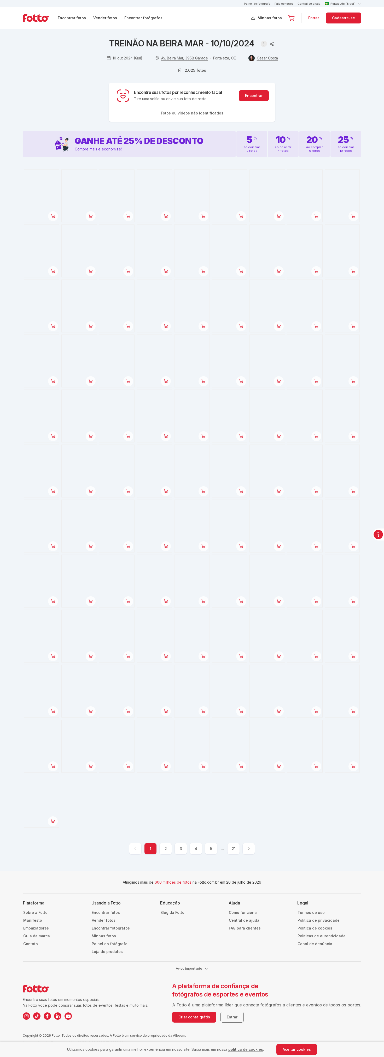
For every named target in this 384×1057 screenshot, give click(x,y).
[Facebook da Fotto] (47, 1016)
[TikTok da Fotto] (36, 1016)
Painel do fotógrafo (257, 3)
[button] (291, 18)
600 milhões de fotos (173, 882)
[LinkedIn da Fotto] (57, 1016)
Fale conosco (284, 3)
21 (234, 848)
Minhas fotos (270, 18)
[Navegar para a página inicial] (40, 18)
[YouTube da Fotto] (68, 1016)
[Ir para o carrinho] (291, 18)
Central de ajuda (309, 3)
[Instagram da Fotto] (26, 1016)
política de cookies (245, 1049)
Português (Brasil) (343, 3)
